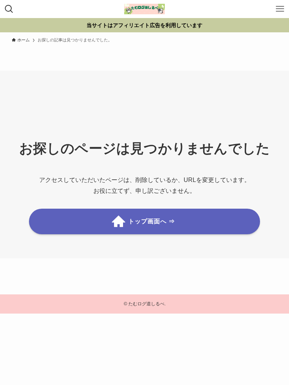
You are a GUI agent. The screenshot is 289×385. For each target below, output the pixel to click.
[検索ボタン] (9, 9)
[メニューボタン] (280, 9)
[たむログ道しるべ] (144, 9)
